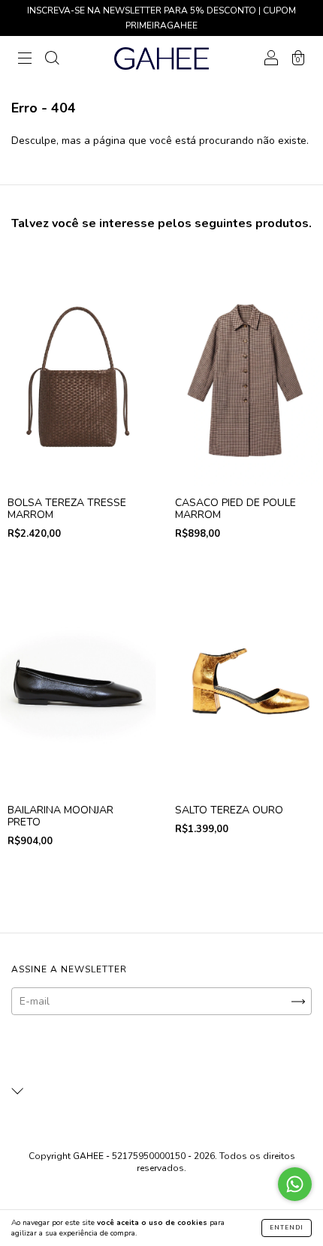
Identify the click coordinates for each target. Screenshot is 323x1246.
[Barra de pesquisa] (51, 59)
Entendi (286, 1228)
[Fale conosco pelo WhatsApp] (295, 1184)
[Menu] (24, 59)
